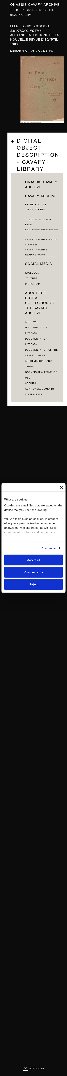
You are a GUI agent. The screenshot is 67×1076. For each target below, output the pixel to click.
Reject (33, 584)
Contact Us (33, 394)
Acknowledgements (39, 388)
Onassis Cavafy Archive (35, 4)
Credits (30, 383)
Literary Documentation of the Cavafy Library (41, 349)
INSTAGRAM (32, 283)
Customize (49, 548)
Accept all (33, 560)
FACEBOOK (32, 272)
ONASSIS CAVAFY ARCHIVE (41, 184)
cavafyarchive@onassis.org (41, 229)
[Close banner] (61, 487)
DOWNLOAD (36, 1068)
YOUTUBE (31, 278)
